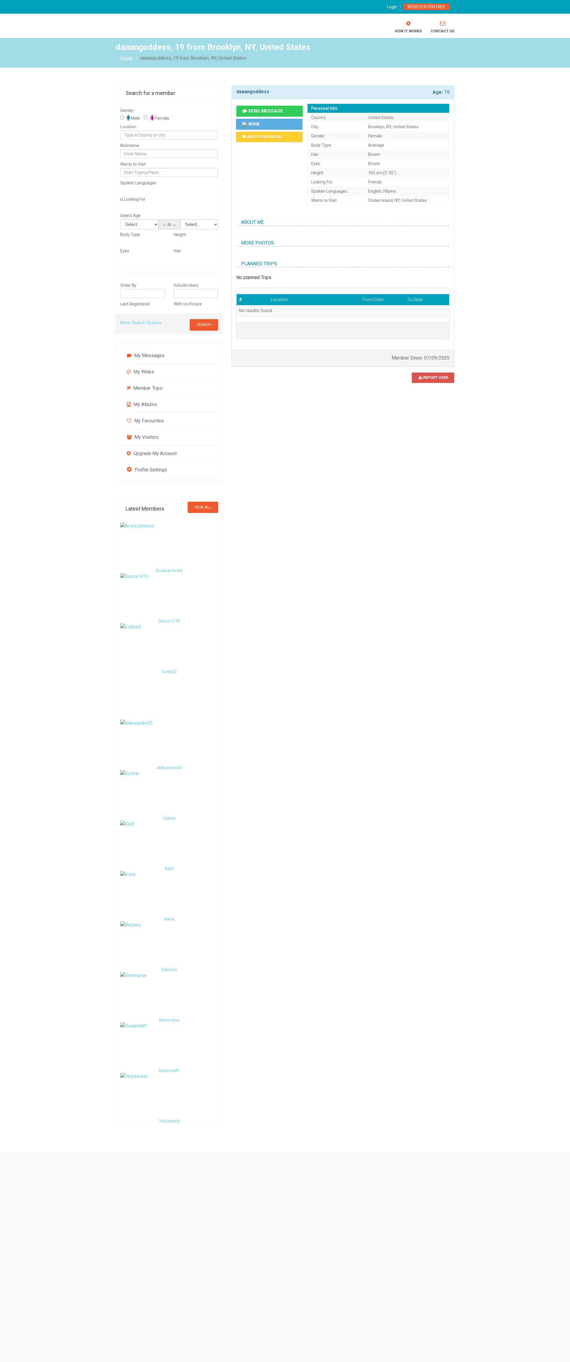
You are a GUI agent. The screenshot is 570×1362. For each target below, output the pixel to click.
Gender (127, 110)
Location (128, 126)
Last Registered (135, 304)
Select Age (130, 215)
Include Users (186, 285)
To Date (415, 299)
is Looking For (132, 199)
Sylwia (169, 818)
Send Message (265, 111)
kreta (169, 919)
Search (204, 324)
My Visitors (146, 437)
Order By (128, 285)
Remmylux (169, 1020)
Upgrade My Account (154, 453)
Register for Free (427, 6)
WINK (253, 124)
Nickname (129, 145)
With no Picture (188, 304)
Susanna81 (169, 1070)
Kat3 (169, 868)
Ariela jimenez (169, 570)
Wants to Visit (133, 164)
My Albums (144, 404)
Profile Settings (150, 470)
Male (135, 118)
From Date (373, 299)
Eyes (124, 250)
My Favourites (148, 421)
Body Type (130, 234)
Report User (435, 377)
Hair (177, 250)
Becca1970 (169, 621)
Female (161, 118)
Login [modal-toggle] (392, 7)
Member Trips (147, 388)
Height (180, 234)
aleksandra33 (169, 767)
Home (126, 58)
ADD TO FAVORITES (264, 136)
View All (203, 507)
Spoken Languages (138, 182)
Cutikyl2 (169, 671)
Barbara (169, 969)
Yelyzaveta (169, 1121)
